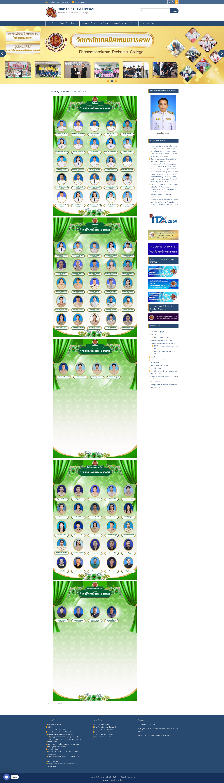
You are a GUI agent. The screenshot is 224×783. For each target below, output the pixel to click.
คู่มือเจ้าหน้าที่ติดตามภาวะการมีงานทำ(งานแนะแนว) (164, 352)
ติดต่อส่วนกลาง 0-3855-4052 (58, 2)
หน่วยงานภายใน (87, 23)
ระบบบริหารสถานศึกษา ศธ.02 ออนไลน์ (163, 340)
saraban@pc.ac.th (80, 2)
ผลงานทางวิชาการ (118, 23)
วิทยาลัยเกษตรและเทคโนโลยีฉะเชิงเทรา (106, 732)
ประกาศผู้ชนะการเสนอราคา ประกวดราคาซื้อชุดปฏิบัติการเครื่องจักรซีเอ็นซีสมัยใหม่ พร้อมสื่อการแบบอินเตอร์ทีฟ (164, 202)
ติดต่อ (133, 23)
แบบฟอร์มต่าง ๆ (156, 357)
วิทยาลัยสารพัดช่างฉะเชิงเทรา (103, 734)
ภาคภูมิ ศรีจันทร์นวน (117, 780)
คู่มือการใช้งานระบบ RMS (161, 337)
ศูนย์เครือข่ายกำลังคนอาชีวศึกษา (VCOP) (163, 343)
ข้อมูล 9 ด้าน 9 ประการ (68, 23)
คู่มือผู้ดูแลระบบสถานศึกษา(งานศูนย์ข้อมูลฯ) (166, 347)
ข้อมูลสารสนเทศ (156, 381)
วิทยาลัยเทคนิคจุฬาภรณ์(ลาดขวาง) (105, 727)
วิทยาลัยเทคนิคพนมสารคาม (76, 9)
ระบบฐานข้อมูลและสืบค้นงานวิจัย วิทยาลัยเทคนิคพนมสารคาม (164, 385)
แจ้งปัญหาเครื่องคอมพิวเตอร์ (160, 365)
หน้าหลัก (51, 23)
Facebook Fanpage (157, 331)
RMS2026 (154, 334)
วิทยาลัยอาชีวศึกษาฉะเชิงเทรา (103, 729)
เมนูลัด (171, 2)
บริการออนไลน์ (146, 23)
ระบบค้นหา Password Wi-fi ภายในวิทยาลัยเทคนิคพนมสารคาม (164, 377)
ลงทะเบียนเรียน (156, 368)
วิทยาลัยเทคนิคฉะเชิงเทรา (102, 724)
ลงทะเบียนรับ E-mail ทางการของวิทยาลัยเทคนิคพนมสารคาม (164, 372)
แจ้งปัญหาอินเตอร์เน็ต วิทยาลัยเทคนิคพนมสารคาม (162, 361)
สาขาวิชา (103, 23)
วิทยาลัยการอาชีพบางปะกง (102, 736)
